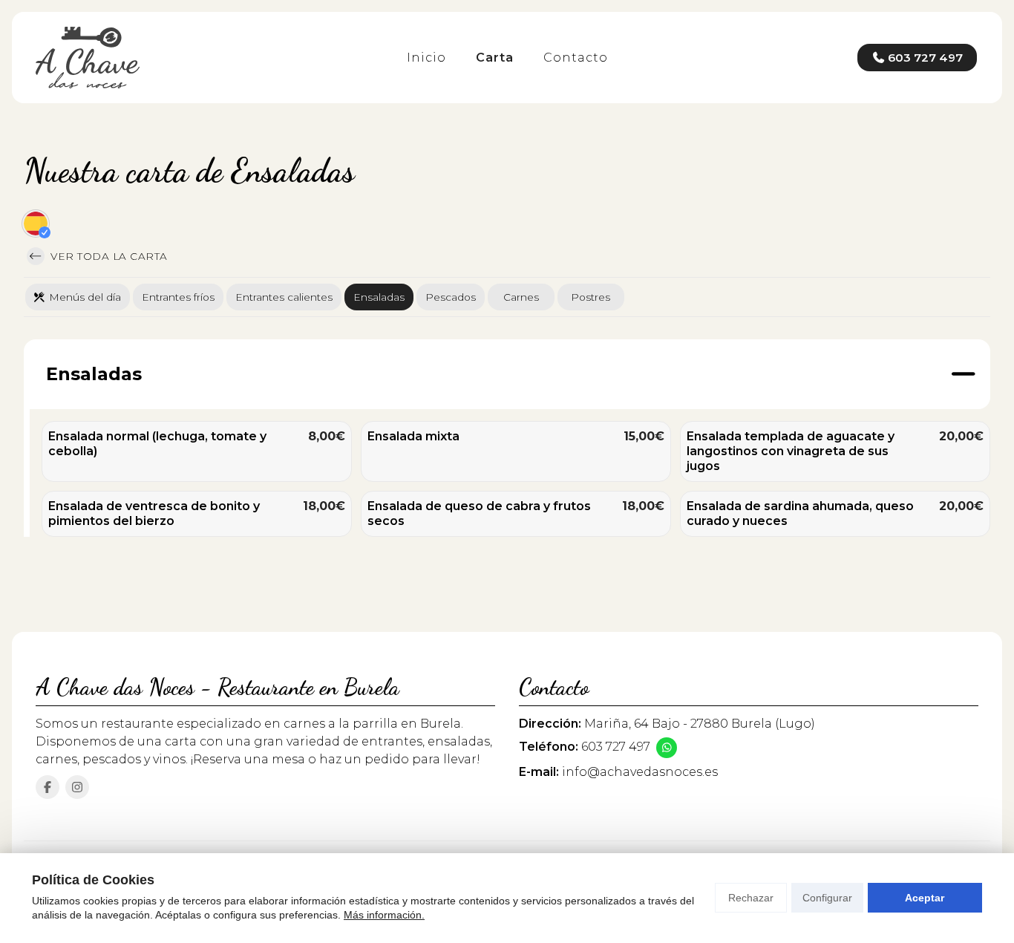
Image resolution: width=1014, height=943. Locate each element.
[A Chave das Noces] (88, 57)
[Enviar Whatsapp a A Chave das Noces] (666, 747)
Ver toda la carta (108, 256)
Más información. (384, 915)
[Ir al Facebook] (47, 787)
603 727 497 (615, 747)
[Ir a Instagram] (77, 787)
